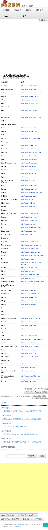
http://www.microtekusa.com (31, 227)
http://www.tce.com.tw (29, 336)
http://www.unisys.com (29, 353)
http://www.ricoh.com (28, 325)
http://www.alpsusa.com (29, 103)
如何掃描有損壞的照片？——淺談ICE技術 (26, 442)
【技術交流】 (6, 411)
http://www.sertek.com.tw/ (30, 357)
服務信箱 (18, 526)
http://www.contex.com (29, 145)
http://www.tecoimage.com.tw (31, 93)
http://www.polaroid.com (29, 308)
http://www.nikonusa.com (30, 275)
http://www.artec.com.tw (29, 346)
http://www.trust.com (28, 343)
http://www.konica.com (29, 224)
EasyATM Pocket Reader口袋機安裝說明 (26, 411)
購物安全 (17, 519)
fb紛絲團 (22, 515)
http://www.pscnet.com (29, 297)
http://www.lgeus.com (28, 196)
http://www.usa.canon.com (30, 138)
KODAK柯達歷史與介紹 (19, 426)
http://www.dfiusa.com (29, 159)
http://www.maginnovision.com (31, 245)
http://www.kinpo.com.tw (29, 213)
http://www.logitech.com (29, 241)
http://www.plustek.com (29, 304)
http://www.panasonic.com (30, 294)
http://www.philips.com (29, 301)
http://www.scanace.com (29, 290)
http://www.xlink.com (28, 381)
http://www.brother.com (29, 131)
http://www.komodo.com (29, 220)
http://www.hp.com (27, 199)
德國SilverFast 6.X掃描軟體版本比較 (24, 434)
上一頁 (29, 392)
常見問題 (38, 519)
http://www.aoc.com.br (29, 110)
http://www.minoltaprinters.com (32, 255)
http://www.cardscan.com (30, 149)
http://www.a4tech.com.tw (30, 86)
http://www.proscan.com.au (30, 318)
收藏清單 (33, 515)
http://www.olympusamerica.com (32, 282)
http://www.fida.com (28, 180)
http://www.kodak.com (29, 217)
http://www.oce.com (28, 278)
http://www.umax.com (28, 350)
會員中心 (6, 519)
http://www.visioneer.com (30, 364)
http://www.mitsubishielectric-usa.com (31, 263)
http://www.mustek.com (29, 268)
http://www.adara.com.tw (29, 96)
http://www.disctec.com (29, 166)
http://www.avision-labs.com (31, 117)
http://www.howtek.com (29, 206)
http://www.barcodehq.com (30, 376)
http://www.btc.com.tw (29, 135)
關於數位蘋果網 (9, 515)
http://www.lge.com (27, 234)
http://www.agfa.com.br (29, 100)
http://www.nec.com (28, 271)
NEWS (4, 403)
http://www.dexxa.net (28, 156)
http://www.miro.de (27, 259)
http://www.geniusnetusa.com (31, 193)
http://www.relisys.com (29, 322)
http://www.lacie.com (28, 231)
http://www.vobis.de (28, 203)
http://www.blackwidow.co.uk (31, 152)
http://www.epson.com (29, 177)
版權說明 (28, 519)
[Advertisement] (24, 47)
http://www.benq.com (28, 89)
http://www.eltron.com (28, 173)
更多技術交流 (41, 392)
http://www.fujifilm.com (29, 185)
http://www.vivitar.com (28, 367)
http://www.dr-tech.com (29, 163)
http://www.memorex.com (30, 170)
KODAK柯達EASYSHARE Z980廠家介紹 (26, 419)
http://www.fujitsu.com (29, 189)
